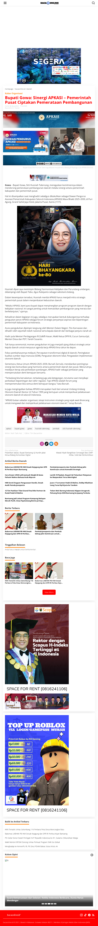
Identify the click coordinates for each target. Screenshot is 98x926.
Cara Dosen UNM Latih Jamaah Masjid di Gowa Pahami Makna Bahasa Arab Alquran (24, 476)
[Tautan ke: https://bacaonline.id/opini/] (91, 855)
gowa (30, 428)
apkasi (8, 428)
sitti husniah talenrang (71, 428)
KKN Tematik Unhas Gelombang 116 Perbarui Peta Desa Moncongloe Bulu (19, 582)
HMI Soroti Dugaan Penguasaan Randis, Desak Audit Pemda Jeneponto (24, 484)
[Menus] (5, 3)
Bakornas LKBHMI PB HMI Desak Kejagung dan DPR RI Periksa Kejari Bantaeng (26, 468)
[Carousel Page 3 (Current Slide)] (49, 903)
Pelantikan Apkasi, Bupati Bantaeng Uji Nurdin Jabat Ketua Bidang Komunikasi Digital (25, 452)
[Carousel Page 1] (43, 903)
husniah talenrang (42, 428)
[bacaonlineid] (49, 3)
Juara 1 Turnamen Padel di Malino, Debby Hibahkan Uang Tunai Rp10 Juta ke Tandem (71, 484)
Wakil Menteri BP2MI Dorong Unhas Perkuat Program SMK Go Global (32, 842)
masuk (17, 549)
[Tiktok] (46, 444)
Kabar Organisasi (14, 93)
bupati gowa (19, 428)
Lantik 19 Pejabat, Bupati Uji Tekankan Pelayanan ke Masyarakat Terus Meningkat (70, 476)
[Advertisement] (49, 29)
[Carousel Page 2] (46, 903)
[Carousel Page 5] (55, 903)
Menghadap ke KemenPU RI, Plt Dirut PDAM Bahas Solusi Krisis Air (31, 846)
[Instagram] (42, 444)
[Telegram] (51, 444)
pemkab (56, 428)
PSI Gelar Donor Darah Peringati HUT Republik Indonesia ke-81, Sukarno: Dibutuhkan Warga (41, 838)
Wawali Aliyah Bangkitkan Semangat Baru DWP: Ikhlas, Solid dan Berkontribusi (74, 452)
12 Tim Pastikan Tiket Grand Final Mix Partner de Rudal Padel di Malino (25, 492)
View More (49, 592)
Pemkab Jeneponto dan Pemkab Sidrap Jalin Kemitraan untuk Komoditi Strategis (68, 468)
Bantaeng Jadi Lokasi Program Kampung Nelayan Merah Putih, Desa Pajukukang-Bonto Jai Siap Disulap (25, 499)
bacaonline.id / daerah (12, 108)
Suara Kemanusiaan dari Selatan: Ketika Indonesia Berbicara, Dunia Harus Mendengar (45, 899)
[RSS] (56, 444)
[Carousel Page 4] (52, 903)
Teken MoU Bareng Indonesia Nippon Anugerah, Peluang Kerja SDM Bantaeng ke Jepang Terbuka (70, 492)
